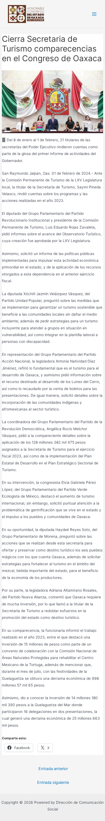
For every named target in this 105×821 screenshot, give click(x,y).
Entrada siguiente (53, 782)
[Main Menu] (94, 14)
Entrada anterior (53, 768)
